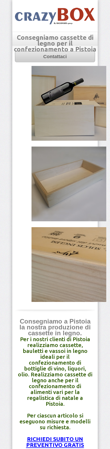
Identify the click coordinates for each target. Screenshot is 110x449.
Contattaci (55, 56)
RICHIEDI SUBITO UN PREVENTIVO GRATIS (55, 442)
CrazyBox (55, 16)
